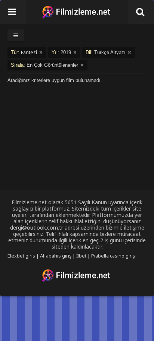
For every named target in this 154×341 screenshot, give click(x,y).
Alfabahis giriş (55, 255)
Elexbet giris (21, 255)
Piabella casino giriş (113, 255)
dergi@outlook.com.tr (36, 227)
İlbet (81, 255)
